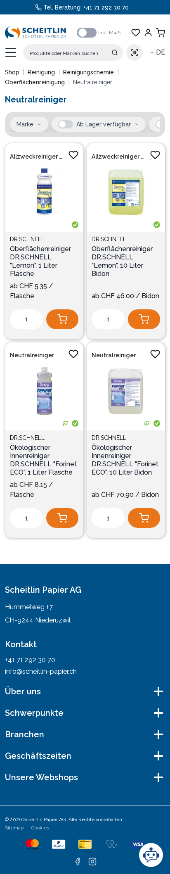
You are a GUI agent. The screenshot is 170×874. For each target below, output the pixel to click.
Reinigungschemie (88, 72)
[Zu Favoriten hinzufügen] (73, 155)
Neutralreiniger (32, 355)
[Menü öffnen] (11, 52)
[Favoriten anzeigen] (135, 32)
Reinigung (41, 72)
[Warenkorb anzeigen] (160, 32)
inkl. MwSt (110, 33)
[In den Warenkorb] (62, 319)
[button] (65, 124)
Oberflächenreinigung (35, 82)
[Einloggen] (148, 32)
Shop (12, 72)
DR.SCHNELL (27, 239)
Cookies (40, 828)
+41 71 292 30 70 (106, 7)
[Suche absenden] (115, 52)
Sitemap (14, 828)
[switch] (87, 33)
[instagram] (92, 861)
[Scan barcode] (134, 52)
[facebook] (77, 861)
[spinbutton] (26, 319)
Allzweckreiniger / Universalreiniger (37, 156)
